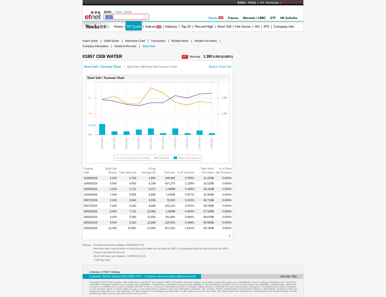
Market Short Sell (220, 66)
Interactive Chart (135, 40)
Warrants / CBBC (254, 18)
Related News (180, 40)
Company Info (283, 26)
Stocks (213, 18)
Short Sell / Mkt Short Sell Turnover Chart (152, 66)
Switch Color (291, 2)
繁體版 (241, 2)
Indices (150, 26)
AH (257, 26)
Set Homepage (269, 2)
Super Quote (123, 11)
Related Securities (206, 40)
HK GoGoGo (288, 18)
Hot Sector (243, 26)
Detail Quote (111, 40)
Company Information (95, 46)
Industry (171, 26)
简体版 (252, 2)
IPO (266, 26)
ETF (273, 18)
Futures (233, 18)
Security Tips (288, 276)
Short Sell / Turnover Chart (103, 66)
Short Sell (224, 26)
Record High (204, 26)
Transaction (158, 40)
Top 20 (186, 26)
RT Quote (134, 26)
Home (118, 26)
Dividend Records (125, 46)
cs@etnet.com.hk (185, 276)
